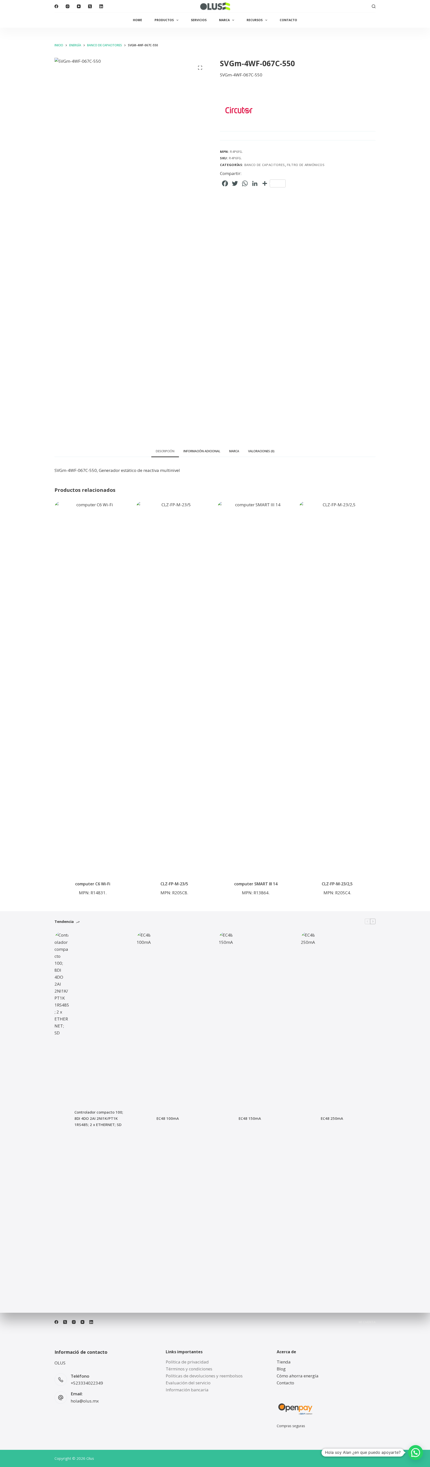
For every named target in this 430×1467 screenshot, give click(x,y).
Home (137, 20)
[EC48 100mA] (144, 1118)
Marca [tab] (234, 451)
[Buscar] (374, 6)
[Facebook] (56, 6)
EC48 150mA (250, 1118)
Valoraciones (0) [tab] (261, 451)
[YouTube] (79, 6)
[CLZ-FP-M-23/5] (174, 688)
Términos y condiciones (189, 1369)
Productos (164, 20)
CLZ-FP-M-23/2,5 (337, 884)
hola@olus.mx (85, 1401)
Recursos (255, 20)
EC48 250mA (332, 1118)
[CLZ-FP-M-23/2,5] (337, 688)
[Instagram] (67, 6)
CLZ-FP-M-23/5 (174, 884)
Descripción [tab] (165, 451)
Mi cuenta (367, 1322)
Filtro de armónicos (305, 165)
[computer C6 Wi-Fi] (92, 688)
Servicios (199, 20)
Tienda (284, 1362)
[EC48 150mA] (226, 1118)
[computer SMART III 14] (255, 688)
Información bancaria (187, 1390)
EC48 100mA (168, 1118)
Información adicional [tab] (201, 451)
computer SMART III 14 (255, 884)
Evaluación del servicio (188, 1383)
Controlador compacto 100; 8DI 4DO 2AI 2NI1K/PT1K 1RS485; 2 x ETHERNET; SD (98, 1118)
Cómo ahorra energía (298, 1376)
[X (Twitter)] (90, 6)
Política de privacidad (187, 1362)
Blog (281, 1369)
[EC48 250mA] (308, 1118)
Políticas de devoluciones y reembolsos (204, 1376)
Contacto (288, 20)
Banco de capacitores (264, 165)
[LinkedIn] (101, 6)
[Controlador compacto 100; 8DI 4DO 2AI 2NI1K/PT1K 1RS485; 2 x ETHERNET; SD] (61, 1118)
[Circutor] (238, 110)
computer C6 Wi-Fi (92, 884)
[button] (415, 1452)
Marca (224, 20)
